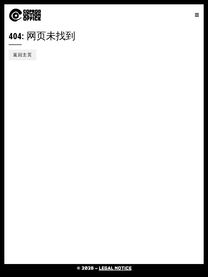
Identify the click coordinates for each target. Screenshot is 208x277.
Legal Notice (115, 268)
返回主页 (22, 54)
